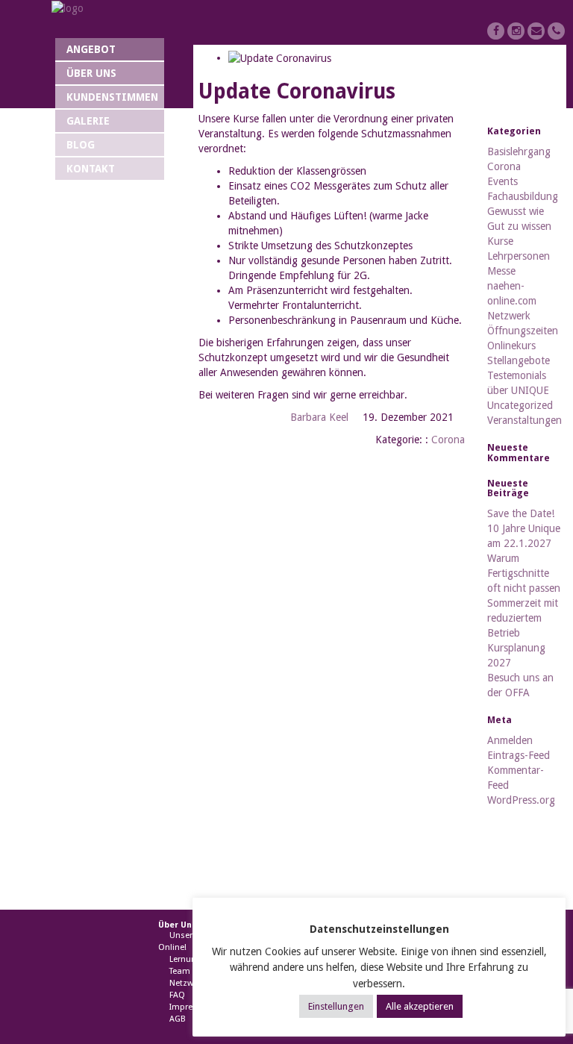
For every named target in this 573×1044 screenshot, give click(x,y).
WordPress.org (521, 800)
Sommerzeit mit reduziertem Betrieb (522, 618)
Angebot (91, 49)
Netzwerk (508, 316)
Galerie (88, 121)
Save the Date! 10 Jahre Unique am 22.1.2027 (523, 528)
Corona (448, 440)
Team (179, 971)
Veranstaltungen (524, 420)
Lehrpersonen (518, 256)
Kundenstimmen (112, 97)
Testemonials (516, 375)
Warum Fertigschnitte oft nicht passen (523, 573)
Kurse (500, 241)
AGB (177, 1019)
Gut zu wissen (519, 226)
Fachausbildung (522, 196)
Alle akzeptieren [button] (420, 1006)
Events (502, 181)
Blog (80, 145)
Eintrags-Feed (518, 755)
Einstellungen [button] (336, 1006)
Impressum (192, 1007)
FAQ (177, 995)
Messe (501, 271)
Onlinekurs (511, 345)
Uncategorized (520, 405)
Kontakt (90, 169)
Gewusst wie (515, 211)
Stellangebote (518, 360)
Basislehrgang (519, 151)
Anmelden (510, 740)
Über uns (91, 73)
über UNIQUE (518, 390)
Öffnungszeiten (522, 331)
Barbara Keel (319, 417)
